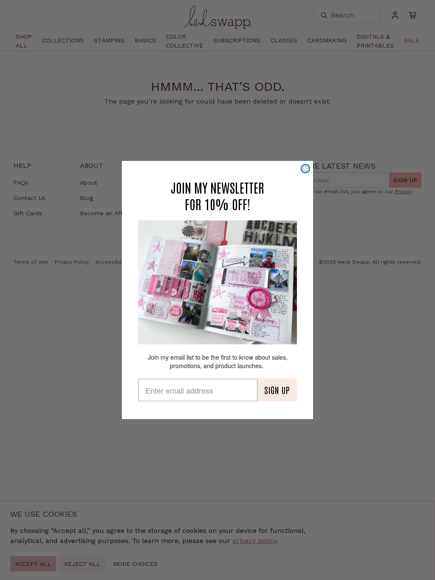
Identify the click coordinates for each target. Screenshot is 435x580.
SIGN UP (277, 389)
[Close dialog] (305, 168)
